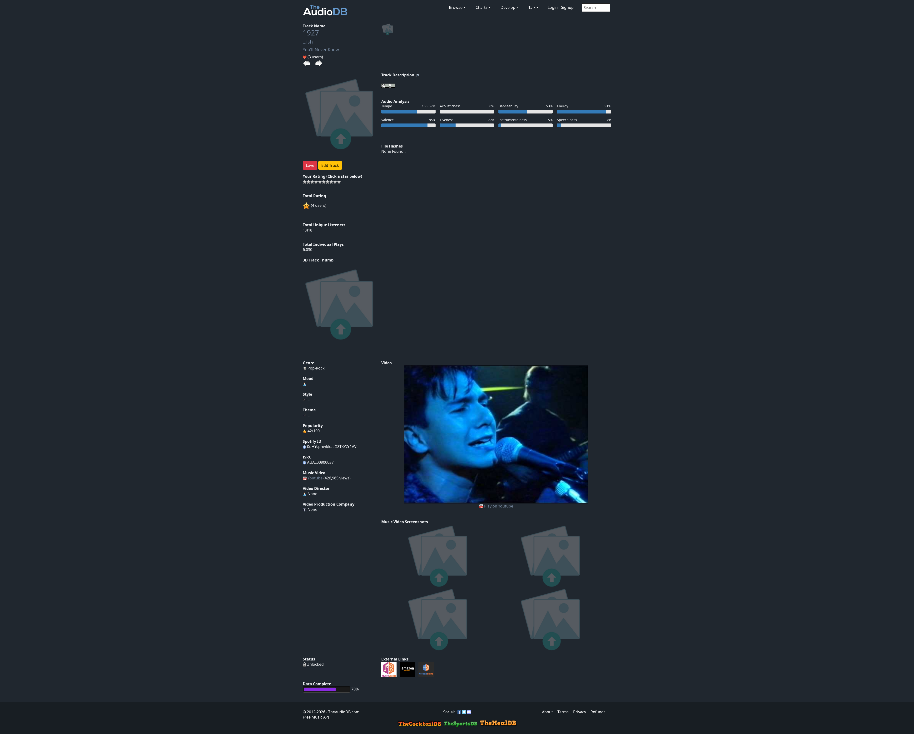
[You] (496, 434)
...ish (308, 42)
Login (553, 7)
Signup (567, 7)
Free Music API (316, 717)
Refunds (598, 711)
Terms (563, 711)
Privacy (579, 711)
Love (310, 165)
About (547, 711)
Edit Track (330, 165)
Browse (455, 7)
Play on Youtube (498, 506)
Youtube (315, 478)
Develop (508, 7)
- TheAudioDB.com (342, 711)
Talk (532, 7)
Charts (481, 7)
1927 (311, 33)
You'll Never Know (321, 49)
